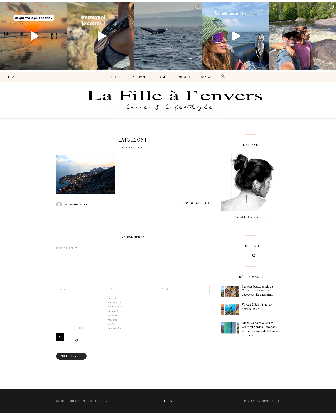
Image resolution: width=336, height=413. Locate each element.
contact (207, 77)
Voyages (184, 77)
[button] (223, 76)
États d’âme (138, 77)
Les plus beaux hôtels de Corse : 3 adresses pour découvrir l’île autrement (257, 291)
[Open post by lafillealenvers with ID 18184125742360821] (235, 36)
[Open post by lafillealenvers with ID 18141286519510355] (302, 36)
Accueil (116, 77)
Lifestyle (161, 77)
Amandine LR (78, 204)
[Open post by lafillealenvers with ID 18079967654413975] (101, 36)
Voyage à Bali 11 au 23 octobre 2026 (257, 307)
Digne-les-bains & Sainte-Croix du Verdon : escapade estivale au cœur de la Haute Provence (260, 329)
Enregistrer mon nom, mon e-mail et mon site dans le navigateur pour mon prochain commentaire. (115, 313)
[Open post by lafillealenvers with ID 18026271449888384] (33, 36)
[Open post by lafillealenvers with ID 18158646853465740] (168, 36)
